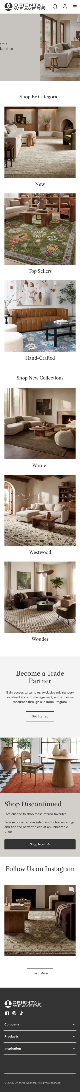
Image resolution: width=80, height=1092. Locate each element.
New (40, 184)
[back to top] (73, 1084)
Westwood (40, 552)
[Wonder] (40, 597)
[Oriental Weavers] (32, 1004)
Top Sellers (40, 271)
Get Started (40, 716)
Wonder (40, 639)
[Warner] (40, 423)
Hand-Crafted (40, 358)
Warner (40, 465)
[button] (40, 1024)
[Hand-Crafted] (40, 316)
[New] (40, 142)
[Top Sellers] (40, 229)
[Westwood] (40, 510)
